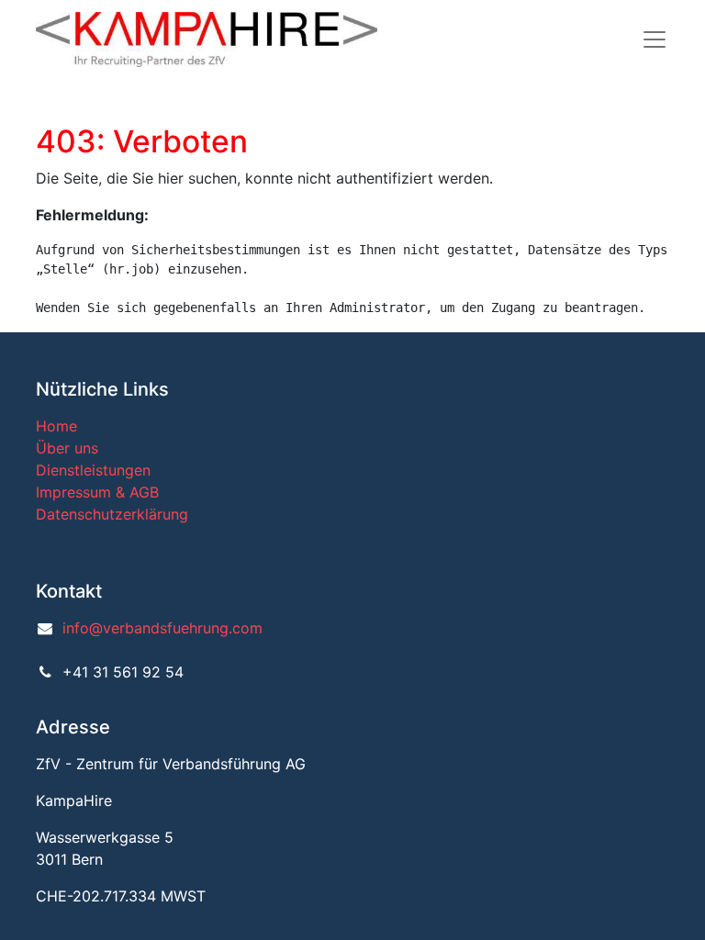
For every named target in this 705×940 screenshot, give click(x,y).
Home (56, 426)
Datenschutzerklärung (112, 514)
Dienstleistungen (93, 470)
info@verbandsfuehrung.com (162, 628)
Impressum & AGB (97, 492)
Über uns (67, 448)
